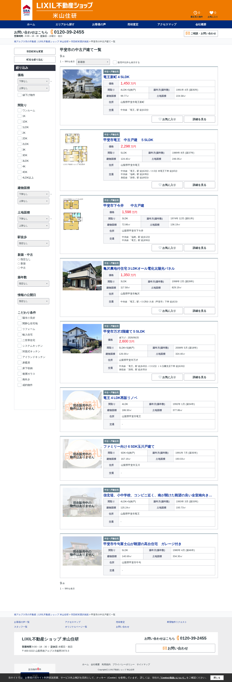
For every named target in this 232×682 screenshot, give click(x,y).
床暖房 (26, 362)
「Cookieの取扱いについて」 (172, 678)
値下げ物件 (28, 95)
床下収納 (27, 368)
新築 (23, 263)
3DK (24, 155)
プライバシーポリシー (124, 664)
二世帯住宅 (28, 340)
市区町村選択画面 (80, 41)
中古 (23, 267)
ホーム (31, 24)
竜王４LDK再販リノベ (120, 398)
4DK (24, 172)
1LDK (25, 127)
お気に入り (169, 119)
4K (23, 166)
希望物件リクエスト (177, 622)
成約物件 (27, 385)
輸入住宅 (27, 334)
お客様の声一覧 (22, 622)
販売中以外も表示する (129, 62)
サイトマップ (143, 664)
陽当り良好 (28, 317)
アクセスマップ (73, 622)
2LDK (25, 144)
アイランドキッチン (33, 357)
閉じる (217, 677)
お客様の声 (99, 24)
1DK (24, 121)
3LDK (25, 160)
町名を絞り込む (34, 59)
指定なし (26, 259)
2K (23, 132)
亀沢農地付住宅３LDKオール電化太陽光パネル (139, 268)
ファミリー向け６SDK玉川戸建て (129, 446)
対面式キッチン (31, 351)
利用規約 (106, 664)
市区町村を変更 (34, 51)
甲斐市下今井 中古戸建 (123, 205)
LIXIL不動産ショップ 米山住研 (50, 639)
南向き (26, 379)
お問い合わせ (122, 626)
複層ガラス (28, 373)
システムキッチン (32, 345)
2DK (24, 138)
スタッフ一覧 (20, 626)
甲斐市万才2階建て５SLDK (124, 331)
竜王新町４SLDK (116, 77)
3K (23, 149)
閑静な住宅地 (30, 323)
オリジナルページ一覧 (76, 626)
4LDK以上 (28, 177)
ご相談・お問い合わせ (203, 33)
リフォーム (28, 329)
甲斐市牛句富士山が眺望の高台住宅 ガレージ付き (142, 544)
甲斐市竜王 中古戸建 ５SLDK (128, 140)
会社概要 (200, 24)
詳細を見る (199, 119)
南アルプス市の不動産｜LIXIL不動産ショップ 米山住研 (41, 41)
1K (23, 116)
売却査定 (133, 24)
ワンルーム (28, 110)
